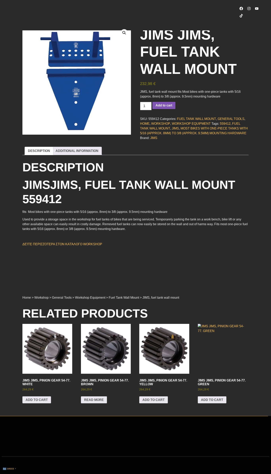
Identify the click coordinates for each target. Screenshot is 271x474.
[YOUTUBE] (256, 8)
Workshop (160, 123)
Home (145, 123)
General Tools (231, 119)
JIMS (175, 128)
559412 (225, 123)
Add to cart (164, 105)
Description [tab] (39, 151)
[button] (124, 32)
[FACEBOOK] (241, 8)
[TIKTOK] (241, 15)
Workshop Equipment (191, 123)
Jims (153, 138)
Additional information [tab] (77, 151)
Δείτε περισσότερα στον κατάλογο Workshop (62, 244)
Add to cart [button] (37, 400)
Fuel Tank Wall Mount (196, 119)
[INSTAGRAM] (249, 8)
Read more (94, 400)
